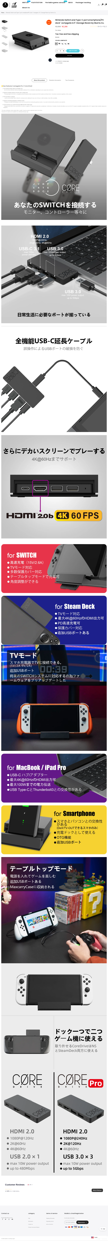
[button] (98, 26)
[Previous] (12, 40)
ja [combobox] (30, 1184)
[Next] (50, 40)
